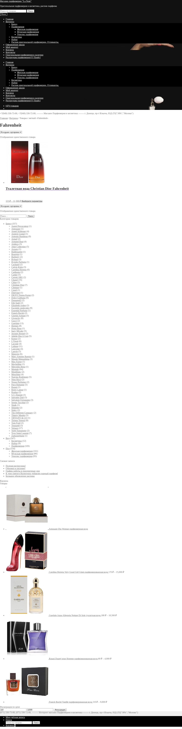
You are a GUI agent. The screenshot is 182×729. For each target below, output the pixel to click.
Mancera (15, 354)
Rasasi (14, 387)
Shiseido (15, 407)
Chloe (14, 282)
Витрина (10, 21)
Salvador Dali (17, 397)
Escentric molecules (20, 308)
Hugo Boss (16, 328)
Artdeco (15, 244)
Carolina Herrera (18, 269)
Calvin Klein (17, 267)
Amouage (15, 229)
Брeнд (14, 24)
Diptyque (15, 292)
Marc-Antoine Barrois (21, 356)
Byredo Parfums (18, 262)
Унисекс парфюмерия (27, 34)
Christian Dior (17, 285)
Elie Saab (15, 303)
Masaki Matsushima (20, 359)
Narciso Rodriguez (19, 377)
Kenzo (14, 338)
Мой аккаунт (12, 47)
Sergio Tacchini (18, 402)
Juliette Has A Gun (19, 336)
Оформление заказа (15, 44)
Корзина (10, 50)
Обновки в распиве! (15, 468)
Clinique (15, 287)
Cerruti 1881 (17, 277)
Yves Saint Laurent (19, 433)
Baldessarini (16, 252)
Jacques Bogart (18, 333)
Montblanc (16, 372)
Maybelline (16, 364)
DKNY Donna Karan (21, 295)
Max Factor (16, 361)
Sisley (14, 410)
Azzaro (14, 249)
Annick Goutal (18, 234)
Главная (9, 19)
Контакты (10, 52)
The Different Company (22, 413)
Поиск (30, 11)
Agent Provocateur (19, 226)
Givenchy (15, 318)
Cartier (14, 275)
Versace (14, 428)
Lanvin (14, 351)
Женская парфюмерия (27, 29)
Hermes (14, 326)
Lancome (15, 349)
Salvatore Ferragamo (20, 400)
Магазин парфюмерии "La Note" (16, 1)
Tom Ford (15, 423)
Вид (8, 438)
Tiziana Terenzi (18, 420)
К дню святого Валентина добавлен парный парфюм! (32, 473)
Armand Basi (17, 241)
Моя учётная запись (15, 717)
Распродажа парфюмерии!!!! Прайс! (23, 57)
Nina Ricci (16, 379)
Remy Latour (17, 390)
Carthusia (15, 272)
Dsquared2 (16, 300)
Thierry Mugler (18, 415)
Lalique (14, 346)
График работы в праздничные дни (23, 471)
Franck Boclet (17, 313)
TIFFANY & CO (19, 418)
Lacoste (14, 344)
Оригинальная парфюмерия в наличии (24, 55)
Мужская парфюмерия (28, 32)
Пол (8, 448)
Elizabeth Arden (18, 305)
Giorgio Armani (18, 315)
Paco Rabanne (17, 384)
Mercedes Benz (18, 367)
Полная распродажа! (16, 466)
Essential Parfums (19, 310)
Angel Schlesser (18, 231)
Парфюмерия (17, 27)
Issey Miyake (17, 331)
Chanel (14, 280)
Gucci (14, 321)
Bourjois (15, 254)
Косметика (16, 37)
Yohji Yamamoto (18, 430)
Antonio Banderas (19, 236)
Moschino (15, 374)
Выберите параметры (32, 201)
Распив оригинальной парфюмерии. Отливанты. (35, 42)
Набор (14, 39)
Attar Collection (18, 246)
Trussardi (15, 425)
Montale (15, 369)
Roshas (14, 392)
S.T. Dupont (16, 395)
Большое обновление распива (20, 476)
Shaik (13, 405)
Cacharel (15, 264)
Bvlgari (14, 259)
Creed (14, 290)
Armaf (14, 239)
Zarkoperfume (17, 436)
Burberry (15, 257)
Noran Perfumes (18, 382)
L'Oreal (14, 341)
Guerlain (15, 323)
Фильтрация (60, 710)
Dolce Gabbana (18, 298)
